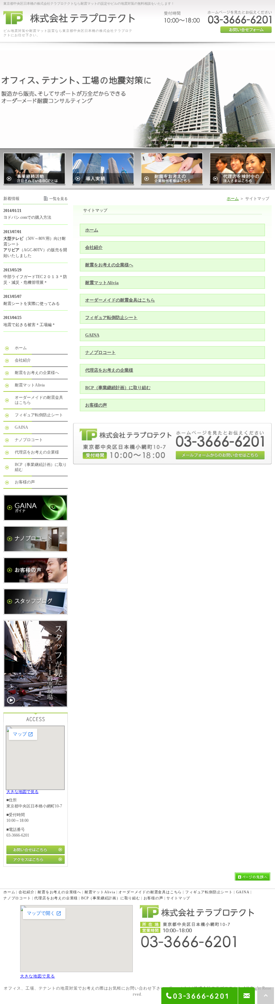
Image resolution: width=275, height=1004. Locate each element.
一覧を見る (58, 199)
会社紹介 (94, 247)
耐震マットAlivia (102, 282)
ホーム (233, 198)
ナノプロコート (100, 352)
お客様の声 (96, 405)
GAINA (92, 334)
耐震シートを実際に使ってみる (31, 303)
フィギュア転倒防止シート (111, 317)
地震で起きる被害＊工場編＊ (29, 324)
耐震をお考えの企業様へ (109, 264)
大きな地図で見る (22, 791)
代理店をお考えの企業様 (109, 370)
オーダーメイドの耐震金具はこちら (120, 300)
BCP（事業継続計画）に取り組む (118, 387)
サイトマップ (178, 898)
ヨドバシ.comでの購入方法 (27, 217)
